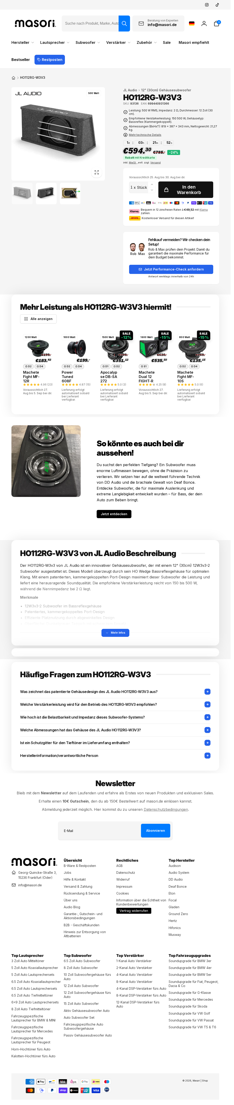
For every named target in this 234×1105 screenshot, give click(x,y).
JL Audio (130, 90)
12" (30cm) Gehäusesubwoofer (166, 90)
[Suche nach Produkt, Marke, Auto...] (124, 23)
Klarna (203, 209)
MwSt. (133, 162)
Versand (155, 162)
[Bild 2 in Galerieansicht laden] (46, 194)
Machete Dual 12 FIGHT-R (147, 376)
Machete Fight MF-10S (185, 376)
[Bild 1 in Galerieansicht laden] (22, 194)
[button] (216, 23)
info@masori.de (30, 885)
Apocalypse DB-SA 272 (108, 376)
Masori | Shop (200, 1080)
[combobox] (96, 23)
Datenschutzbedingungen (166, 809)
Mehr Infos (118, 632)
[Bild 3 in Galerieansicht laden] (70, 194)
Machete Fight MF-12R (31, 376)
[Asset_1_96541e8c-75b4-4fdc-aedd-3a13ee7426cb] (34, 864)
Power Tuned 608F (67, 376)
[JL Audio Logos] (28, 94)
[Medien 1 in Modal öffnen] (58, 134)
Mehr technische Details (145, 134)
